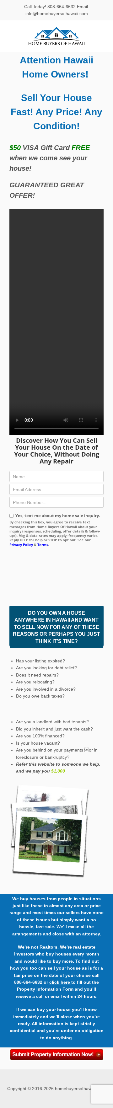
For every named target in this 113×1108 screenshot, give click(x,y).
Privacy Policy (21, 544)
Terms (42, 544)
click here (60, 982)
